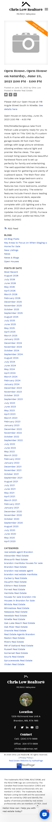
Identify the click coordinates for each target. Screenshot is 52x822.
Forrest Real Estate (14, 589)
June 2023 (10, 406)
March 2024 (10, 376)
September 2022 (13, 440)
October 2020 (11, 519)
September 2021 (13, 477)
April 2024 (10, 373)
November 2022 (13, 432)
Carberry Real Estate (15, 578)
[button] (15, 727)
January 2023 (11, 425)
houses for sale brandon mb (20, 596)
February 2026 (12, 298)
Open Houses (11, 261)
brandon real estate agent (18, 570)
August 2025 (11, 316)
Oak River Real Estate (16, 626)
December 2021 (13, 466)
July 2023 (9, 403)
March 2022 (10, 455)
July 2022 (9, 444)
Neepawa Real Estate (15, 611)
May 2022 (9, 451)
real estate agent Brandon (18, 552)
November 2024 (13, 346)
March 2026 (10, 294)
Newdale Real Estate (15, 615)
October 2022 (11, 436)
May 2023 (9, 410)
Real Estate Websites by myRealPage (26, 761)
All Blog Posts (11, 238)
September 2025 (13, 313)
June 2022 (10, 447)
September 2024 (13, 354)
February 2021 (12, 504)
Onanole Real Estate (15, 630)
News (7, 253)
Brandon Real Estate (15, 566)
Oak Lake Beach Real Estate (19, 623)
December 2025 (13, 301)
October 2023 (11, 395)
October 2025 (11, 309)
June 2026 (10, 283)
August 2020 (11, 526)
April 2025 (9, 331)
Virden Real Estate (14, 664)
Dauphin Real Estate (15, 581)
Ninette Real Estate (23, 90)
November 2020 (13, 515)
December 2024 (13, 343)
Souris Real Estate (14, 656)
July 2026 (9, 279)
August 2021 (11, 481)
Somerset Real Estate (16, 653)
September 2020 (13, 522)
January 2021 (11, 507)
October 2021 (11, 474)
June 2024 (10, 365)
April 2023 (9, 414)
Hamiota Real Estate (15, 593)
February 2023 (12, 421)
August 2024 (11, 358)
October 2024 (11, 350)
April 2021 (9, 496)
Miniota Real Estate (14, 604)
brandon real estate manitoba (20, 574)
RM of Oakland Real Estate (18, 645)
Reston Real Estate (14, 638)
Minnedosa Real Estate (16, 608)
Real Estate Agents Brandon (19, 634)
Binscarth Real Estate (16, 559)
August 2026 (11, 275)
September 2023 (13, 399)
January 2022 (11, 462)
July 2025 (9, 320)
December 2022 (13, 429)
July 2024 (9, 361)
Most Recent (11, 272)
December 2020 (13, 511)
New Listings (11, 250)
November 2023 (13, 391)
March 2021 (10, 500)
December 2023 (13, 388)
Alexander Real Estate (16, 555)
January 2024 (11, 384)
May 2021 (9, 492)
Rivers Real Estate (14, 641)
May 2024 (9, 369)
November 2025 (13, 305)
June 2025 (10, 324)
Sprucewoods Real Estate (18, 660)
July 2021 (9, 485)
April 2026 (9, 290)
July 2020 (9, 530)
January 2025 (11, 339)
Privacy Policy (26, 758)
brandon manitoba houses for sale (23, 563)
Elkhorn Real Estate (15, 585)
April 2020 (10, 541)
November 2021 (13, 470)
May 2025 (9, 328)
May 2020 (9, 537)
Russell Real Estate (14, 649)
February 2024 (12, 380)
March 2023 (10, 417)
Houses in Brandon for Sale (19, 600)
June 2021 (10, 489)
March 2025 (10, 335)
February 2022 (12, 459)
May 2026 (9, 286)
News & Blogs (11, 257)
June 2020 (10, 533)
